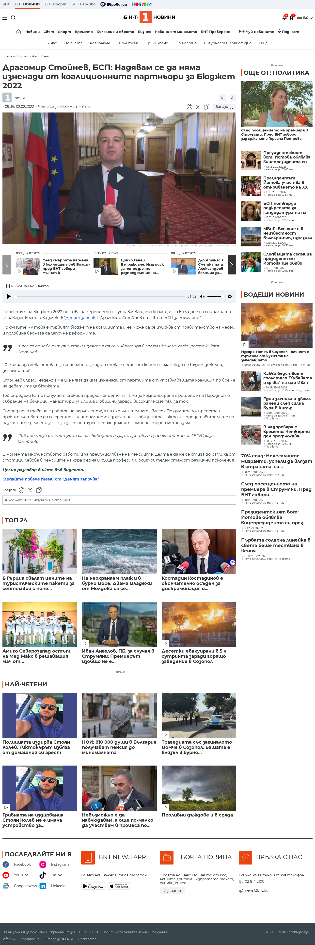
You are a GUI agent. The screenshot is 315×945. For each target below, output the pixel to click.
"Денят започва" (81, 317)
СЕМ (82, 932)
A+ (222, 98)
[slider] (99, 296)
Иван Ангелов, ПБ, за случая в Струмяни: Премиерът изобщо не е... (118, 656)
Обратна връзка (62, 932)
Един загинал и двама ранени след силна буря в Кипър (287, 403)
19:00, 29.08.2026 (254, 556)
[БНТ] (8, 98)
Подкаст (290, 32)
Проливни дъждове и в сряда (197, 815)
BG (306, 18)
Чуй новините (260, 32)
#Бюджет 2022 (18, 500)
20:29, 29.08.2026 (276, 387)
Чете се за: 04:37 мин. (258, 502)
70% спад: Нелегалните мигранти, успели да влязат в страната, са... (276, 461)
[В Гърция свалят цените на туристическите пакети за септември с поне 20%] (39, 551)
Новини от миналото (176, 32)
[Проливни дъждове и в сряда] (199, 788)
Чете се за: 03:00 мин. (284, 365)
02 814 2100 (254, 881)
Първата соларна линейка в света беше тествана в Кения (276, 545)
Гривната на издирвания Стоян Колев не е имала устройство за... (32, 820)
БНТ (6, 4)
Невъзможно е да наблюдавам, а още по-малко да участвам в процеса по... (117, 820)
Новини (32, 32)
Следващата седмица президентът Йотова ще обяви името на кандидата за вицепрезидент (287, 259)
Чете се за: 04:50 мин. (258, 474)
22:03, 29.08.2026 (276, 413)
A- (233, 98)
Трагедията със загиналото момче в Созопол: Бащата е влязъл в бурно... (197, 747)
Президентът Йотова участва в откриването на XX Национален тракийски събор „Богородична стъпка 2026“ (287, 183)
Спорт (64, 32)
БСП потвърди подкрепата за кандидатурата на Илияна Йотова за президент (284, 208)
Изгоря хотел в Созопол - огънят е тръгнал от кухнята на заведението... (275, 356)
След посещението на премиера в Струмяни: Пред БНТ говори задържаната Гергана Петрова (274, 134)
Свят (49, 32)
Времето (84, 32)
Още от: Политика (276, 72)
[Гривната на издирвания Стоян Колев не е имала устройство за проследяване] (39, 788)
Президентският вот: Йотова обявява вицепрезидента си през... (274, 517)
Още (263, 43)
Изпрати (172, 890)
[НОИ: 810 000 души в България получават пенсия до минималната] (119, 715)
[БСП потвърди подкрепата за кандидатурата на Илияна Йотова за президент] (251, 211)
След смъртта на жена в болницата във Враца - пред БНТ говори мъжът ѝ (66, 266)
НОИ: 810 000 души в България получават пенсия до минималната (119, 747)
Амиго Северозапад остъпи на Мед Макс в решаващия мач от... (37, 656)
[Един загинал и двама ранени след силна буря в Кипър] (251, 406)
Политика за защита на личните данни (134, 932)
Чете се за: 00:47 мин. (280, 415)
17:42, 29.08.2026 (254, 528)
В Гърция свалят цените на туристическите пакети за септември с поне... (38, 583)
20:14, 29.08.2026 (276, 441)
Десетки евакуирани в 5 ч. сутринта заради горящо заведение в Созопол (195, 656)
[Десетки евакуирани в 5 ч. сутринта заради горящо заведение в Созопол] (199, 624)
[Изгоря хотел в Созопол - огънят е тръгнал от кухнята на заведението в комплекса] (277, 325)
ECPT (94, 932)
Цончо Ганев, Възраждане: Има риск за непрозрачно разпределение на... (142, 266)
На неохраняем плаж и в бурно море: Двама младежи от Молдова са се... (117, 583)
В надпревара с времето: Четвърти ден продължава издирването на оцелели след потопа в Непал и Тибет (286, 431)
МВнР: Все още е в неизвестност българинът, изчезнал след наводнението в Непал (287, 233)
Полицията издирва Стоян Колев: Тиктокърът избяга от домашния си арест (36, 747)
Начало (10, 56)
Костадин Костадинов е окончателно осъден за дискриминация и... (192, 583)
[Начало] (19, 32)
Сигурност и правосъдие (228, 43)
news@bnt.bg (256, 890)
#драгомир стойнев (52, 500)
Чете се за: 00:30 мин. (258, 559)
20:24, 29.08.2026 (254, 472)
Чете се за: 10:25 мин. (280, 390)
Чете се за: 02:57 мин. (280, 444)
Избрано (304, 390)
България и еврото (115, 32)
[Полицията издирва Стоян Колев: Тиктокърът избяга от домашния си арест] (39, 715)
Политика (128, 43)
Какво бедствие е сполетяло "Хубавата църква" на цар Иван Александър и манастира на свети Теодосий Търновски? (287, 378)
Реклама (119, 671)
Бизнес (144, 32)
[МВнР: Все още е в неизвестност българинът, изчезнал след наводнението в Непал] (251, 236)
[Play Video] (119, 178)
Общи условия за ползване (23, 932)
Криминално (156, 43)
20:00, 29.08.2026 (254, 365)
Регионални (100, 43)
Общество (186, 43)
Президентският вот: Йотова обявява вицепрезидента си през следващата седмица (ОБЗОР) (287, 157)
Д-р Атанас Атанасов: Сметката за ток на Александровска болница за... (220, 266)
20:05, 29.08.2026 (254, 500)
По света (73, 43)
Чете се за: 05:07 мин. (258, 530)
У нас (52, 43)
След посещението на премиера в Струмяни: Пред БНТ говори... (276, 489)
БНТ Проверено (215, 32)
